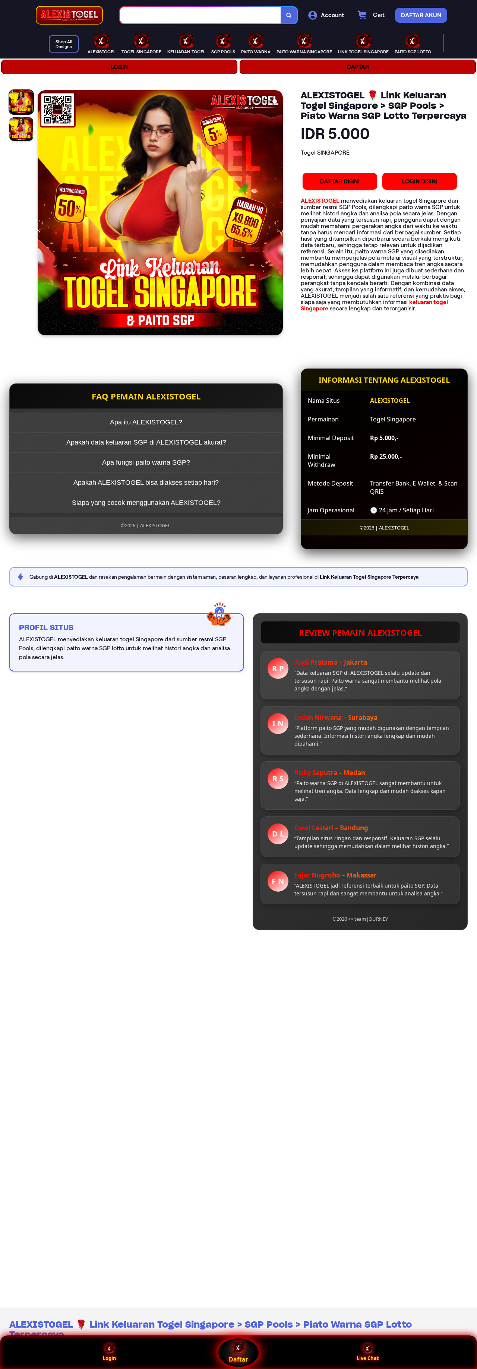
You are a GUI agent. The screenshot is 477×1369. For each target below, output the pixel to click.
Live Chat (368, 1358)
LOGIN (119, 67)
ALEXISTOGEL (320, 200)
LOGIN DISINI (419, 181)
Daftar (238, 1359)
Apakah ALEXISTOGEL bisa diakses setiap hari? (146, 482)
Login (109, 1358)
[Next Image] (277, 214)
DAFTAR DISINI (340, 181)
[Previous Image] (44, 214)
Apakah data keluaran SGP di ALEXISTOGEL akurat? (146, 442)
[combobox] (200, 15)
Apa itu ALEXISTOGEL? (146, 422)
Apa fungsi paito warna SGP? (146, 462)
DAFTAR (358, 67)
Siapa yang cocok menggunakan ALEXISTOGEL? (146, 502)
